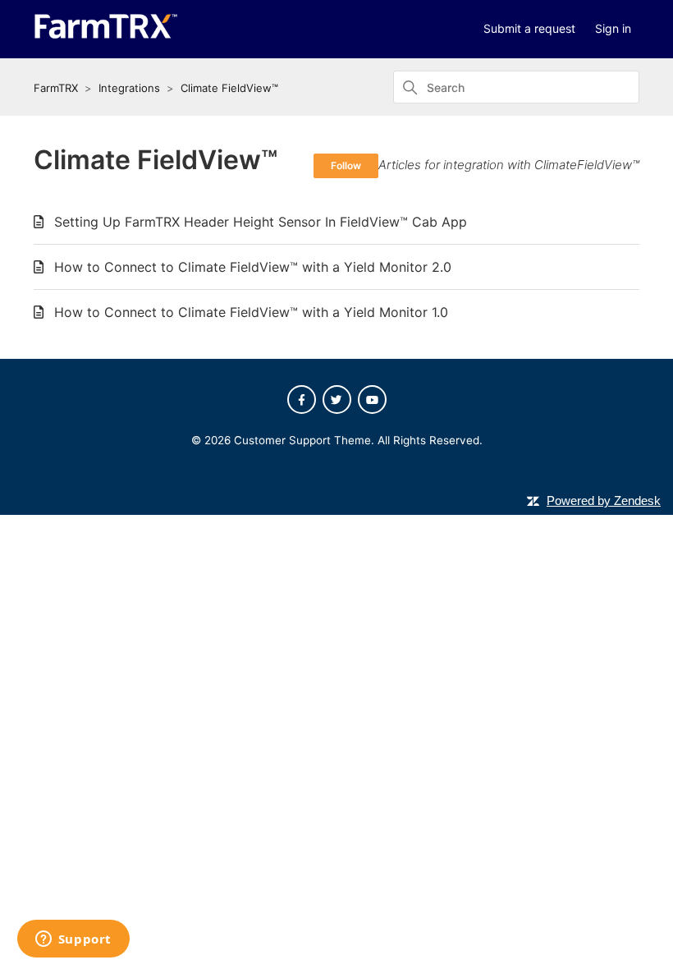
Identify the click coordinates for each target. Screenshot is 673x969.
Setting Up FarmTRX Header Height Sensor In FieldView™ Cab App (260, 222)
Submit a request (529, 28)
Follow (346, 165)
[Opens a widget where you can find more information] (73, 940)
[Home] (106, 35)
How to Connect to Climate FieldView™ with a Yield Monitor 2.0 (252, 267)
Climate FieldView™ (229, 87)
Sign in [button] (613, 28)
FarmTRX (56, 87)
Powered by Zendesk (604, 500)
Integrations (129, 87)
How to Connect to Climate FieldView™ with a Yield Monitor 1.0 (251, 312)
